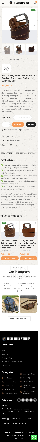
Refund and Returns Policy (12, 362)
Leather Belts (14, 59)
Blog (3, 350)
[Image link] (16, 339)
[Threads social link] (27, 400)
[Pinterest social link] (11, 144)
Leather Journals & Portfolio (29, 392)
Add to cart (18, 124)
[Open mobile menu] (3, 3)
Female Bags (9, 389)
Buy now (31, 124)
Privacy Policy (7, 358)
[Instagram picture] (10, 304)
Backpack (8, 378)
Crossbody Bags (10, 382)
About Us (5, 354)
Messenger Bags (29, 374)
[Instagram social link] (23, 400)
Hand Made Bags (10, 393)
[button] (4, 25)
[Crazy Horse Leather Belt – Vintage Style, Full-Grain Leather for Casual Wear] (10, 230)
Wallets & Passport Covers (29, 386)
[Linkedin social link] (13, 144)
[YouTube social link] (31, 400)
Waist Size (6, 118)
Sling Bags (27, 378)
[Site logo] (19, 3)
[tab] (6, 153)
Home (4, 59)
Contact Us (6, 365)
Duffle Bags (8, 385)
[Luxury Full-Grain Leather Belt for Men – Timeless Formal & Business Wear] (29, 230)
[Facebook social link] (8, 144)
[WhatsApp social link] (16, 144)
